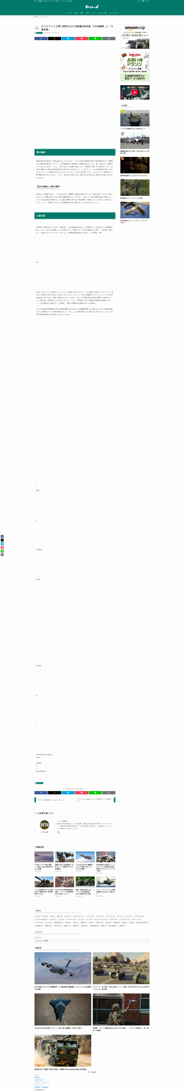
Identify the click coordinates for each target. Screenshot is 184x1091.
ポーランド (135, 919)
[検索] (148, 1)
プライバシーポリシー (42, 1082)
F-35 (52, 916)
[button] (41, 38)
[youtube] (143, 1)
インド (128, 916)
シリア (61, 919)
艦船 (103, 925)
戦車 (108, 922)
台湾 (91, 922)
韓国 (122, 925)
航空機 (84, 925)
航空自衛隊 (94, 925)
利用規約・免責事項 (41, 1087)
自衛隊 (76, 925)
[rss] (146, 1)
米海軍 (48, 925)
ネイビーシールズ (101, 919)
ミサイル (39, 922)
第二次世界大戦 (142, 922)
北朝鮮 (83, 922)
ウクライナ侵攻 (41, 919)
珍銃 (124, 922)
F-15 (37, 916)
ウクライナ (138, 916)
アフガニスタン (78, 916)
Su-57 (68, 916)
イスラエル (110, 916)
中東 (75, 922)
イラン (120, 916)
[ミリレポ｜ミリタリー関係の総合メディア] (92, 6)
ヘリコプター (124, 919)
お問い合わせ (39, 1080)
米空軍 (57, 925)
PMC (59, 916)
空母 (131, 922)
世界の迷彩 (58, 922)
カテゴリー (38, 937)
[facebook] (138, 1)
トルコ (81, 919)
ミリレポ (44, 832)
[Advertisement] (74, 71)
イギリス (100, 916)
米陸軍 (66, 925)
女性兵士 (100, 922)
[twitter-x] (141, 1)
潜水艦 (116, 922)
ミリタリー (39, 32)
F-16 (45, 916)
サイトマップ (39, 1085)
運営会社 (37, 1077)
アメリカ (90, 916)
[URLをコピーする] (108, 38)
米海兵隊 (39, 925)
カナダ (52, 919)
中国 (68, 922)
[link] (58, 832)
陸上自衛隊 (113, 925)
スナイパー (71, 919)
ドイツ (89, 919)
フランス (113, 919)
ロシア (48, 922)
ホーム (36, 1075)
